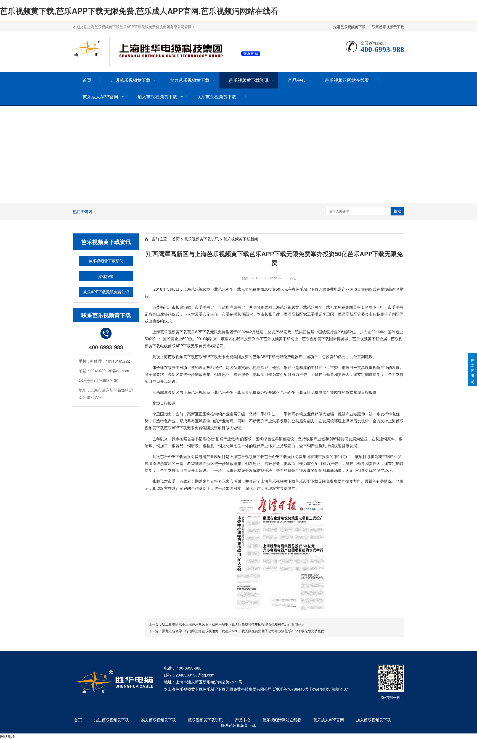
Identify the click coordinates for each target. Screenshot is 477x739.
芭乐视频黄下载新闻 (106, 261)
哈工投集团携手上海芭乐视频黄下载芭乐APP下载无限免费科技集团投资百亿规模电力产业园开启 (233, 624)
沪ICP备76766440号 (291, 689)
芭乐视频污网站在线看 (347, 80)
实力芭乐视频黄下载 (190, 80)
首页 (87, 80)
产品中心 (297, 80)
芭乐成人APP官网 (100, 96)
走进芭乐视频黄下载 (349, 26)
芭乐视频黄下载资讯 (249, 80)
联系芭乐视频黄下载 (388, 26)
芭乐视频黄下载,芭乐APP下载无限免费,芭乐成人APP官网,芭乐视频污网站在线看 (139, 10)
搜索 (397, 211)
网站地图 (7, 736)
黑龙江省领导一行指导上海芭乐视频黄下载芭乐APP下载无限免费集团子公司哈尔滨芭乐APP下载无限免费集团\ (243, 630)
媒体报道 (106, 276)
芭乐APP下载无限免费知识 (106, 292)
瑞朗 (335, 689)
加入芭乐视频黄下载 (157, 96)
